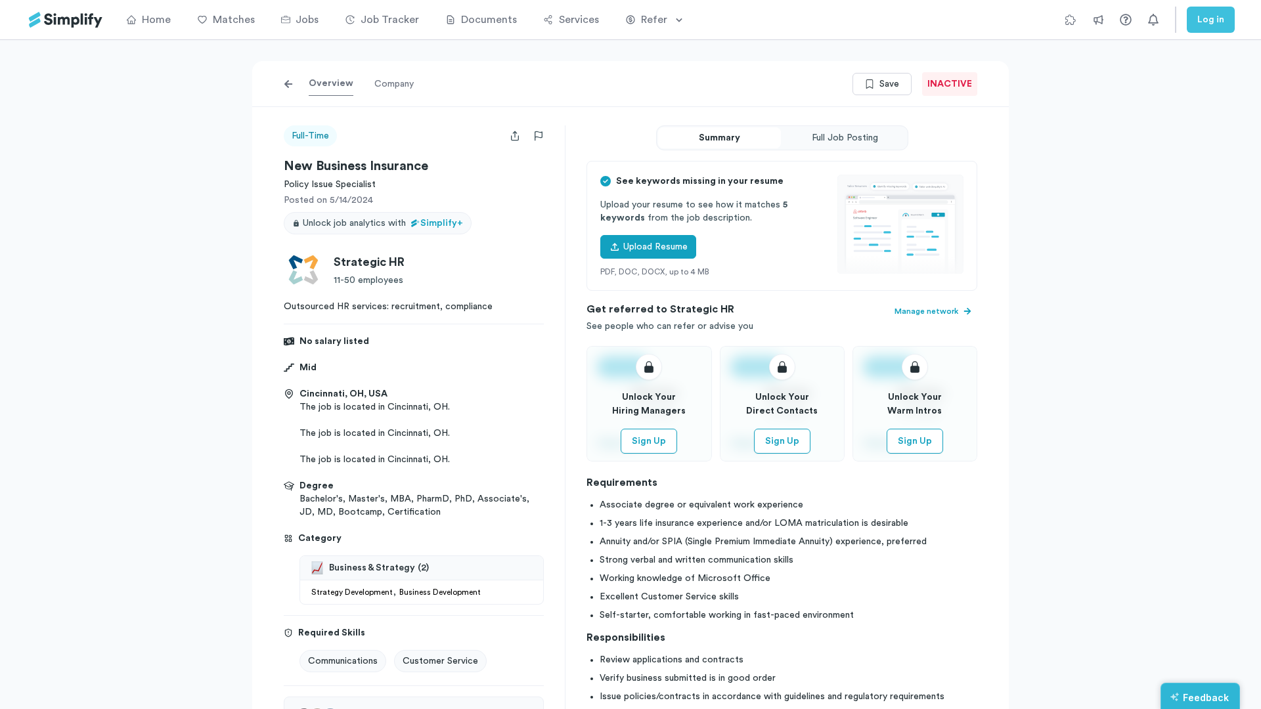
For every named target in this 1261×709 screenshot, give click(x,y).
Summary (719, 137)
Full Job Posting (845, 137)
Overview (331, 83)
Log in (1210, 19)
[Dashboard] (65, 20)
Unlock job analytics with (383, 223)
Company (394, 84)
